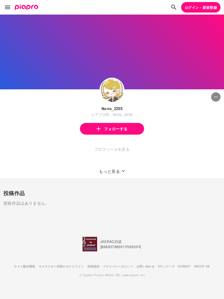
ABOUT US (202, 266)
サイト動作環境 (24, 266)
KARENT (184, 266)
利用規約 (93, 266)
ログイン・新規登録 (201, 7)
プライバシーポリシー (118, 266)
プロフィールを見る (112, 149)
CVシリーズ (166, 266)
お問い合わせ (145, 266)
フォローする (115, 128)
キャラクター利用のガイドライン (61, 266)
